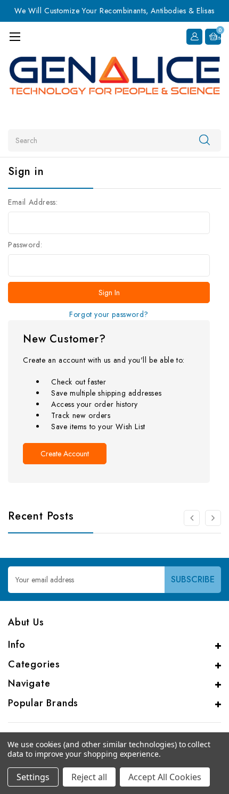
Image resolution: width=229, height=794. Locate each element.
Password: (25, 244)
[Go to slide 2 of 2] (192, 518)
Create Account (64, 453)
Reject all (89, 777)
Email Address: (33, 202)
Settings (33, 777)
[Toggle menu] (14, 36)
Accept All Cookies (164, 777)
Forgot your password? (109, 314)
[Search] (204, 139)
